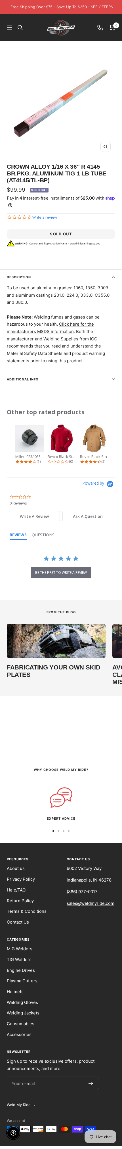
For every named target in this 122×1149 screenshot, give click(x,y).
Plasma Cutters (22, 980)
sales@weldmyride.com (90, 903)
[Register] (91, 1083)
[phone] (100, 27)
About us (16, 868)
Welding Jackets (23, 1013)
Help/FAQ (16, 890)
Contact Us (18, 922)
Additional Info (23, 379)
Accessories (19, 1034)
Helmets (15, 991)
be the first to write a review (61, 572)
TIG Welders (19, 959)
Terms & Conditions (27, 911)
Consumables (20, 1023)
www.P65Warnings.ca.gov (85, 243)
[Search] (20, 27)
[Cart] (112, 27)
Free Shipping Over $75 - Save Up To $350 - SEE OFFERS (61, 7)
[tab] (34, 516)
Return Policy (20, 900)
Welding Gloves (22, 1002)
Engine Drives (21, 970)
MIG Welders (19, 948)
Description (19, 277)
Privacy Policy (21, 879)
